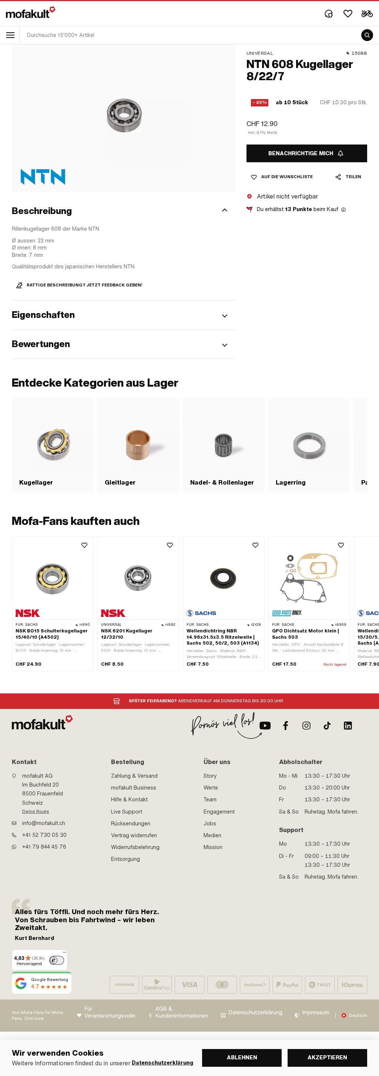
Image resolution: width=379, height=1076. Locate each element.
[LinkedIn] (348, 725)
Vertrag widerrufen (134, 835)
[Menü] (64, 954)
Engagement (219, 811)
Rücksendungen (130, 823)
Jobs (210, 823)
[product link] (52, 603)
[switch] (56, 960)
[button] (123, 211)
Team (210, 799)
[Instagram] (306, 725)
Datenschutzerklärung (255, 1012)
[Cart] (367, 14)
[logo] (31, 12)
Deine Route (35, 811)
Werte (211, 787)
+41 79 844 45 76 (44, 847)
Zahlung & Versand (134, 776)
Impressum (315, 1012)
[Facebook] (285, 725)
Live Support (126, 811)
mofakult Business (133, 787)
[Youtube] (265, 725)
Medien (212, 835)
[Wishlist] (348, 14)
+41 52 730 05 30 (44, 835)
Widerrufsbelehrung (135, 847)
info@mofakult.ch (43, 823)
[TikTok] (327, 725)
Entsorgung (125, 859)
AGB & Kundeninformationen (181, 1012)
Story (210, 776)
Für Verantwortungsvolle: (110, 1012)
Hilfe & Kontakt (129, 799)
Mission (213, 847)
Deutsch (358, 1015)
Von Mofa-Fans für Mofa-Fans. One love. (38, 1015)
